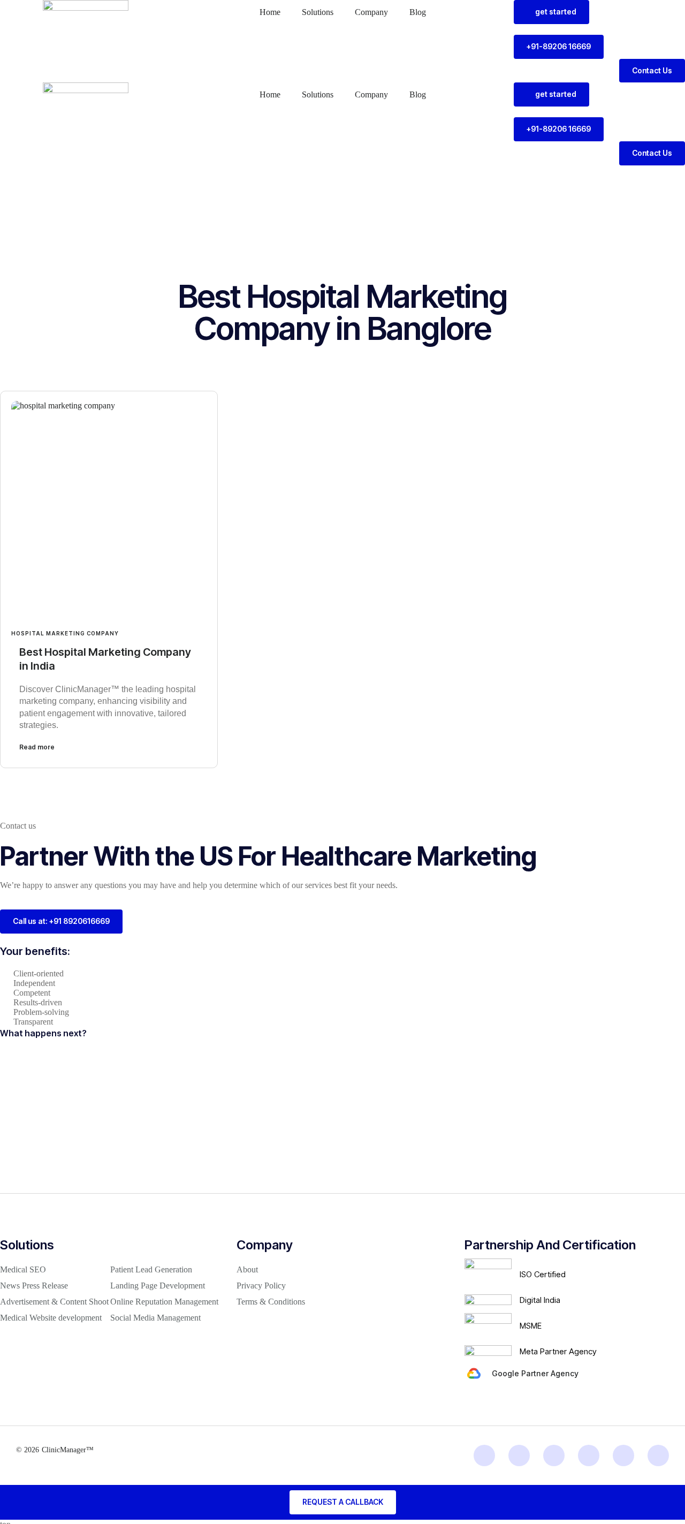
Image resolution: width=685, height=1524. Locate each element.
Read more (37, 747)
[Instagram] (519, 1455)
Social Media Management (155, 1317)
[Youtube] (623, 1455)
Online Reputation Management (164, 1301)
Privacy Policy (261, 1285)
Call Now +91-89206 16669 (616, 175)
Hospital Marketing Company (65, 633)
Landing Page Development (157, 1285)
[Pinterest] (658, 1455)
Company (371, 12)
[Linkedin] (484, 1455)
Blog (417, 12)
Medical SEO (23, 1269)
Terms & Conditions (271, 1301)
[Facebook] (588, 1455)
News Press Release (34, 1285)
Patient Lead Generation (151, 1269)
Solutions (317, 12)
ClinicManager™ (68, 1450)
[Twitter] (554, 1455)
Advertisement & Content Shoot (54, 1301)
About (247, 1269)
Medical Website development (51, 1317)
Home (270, 12)
